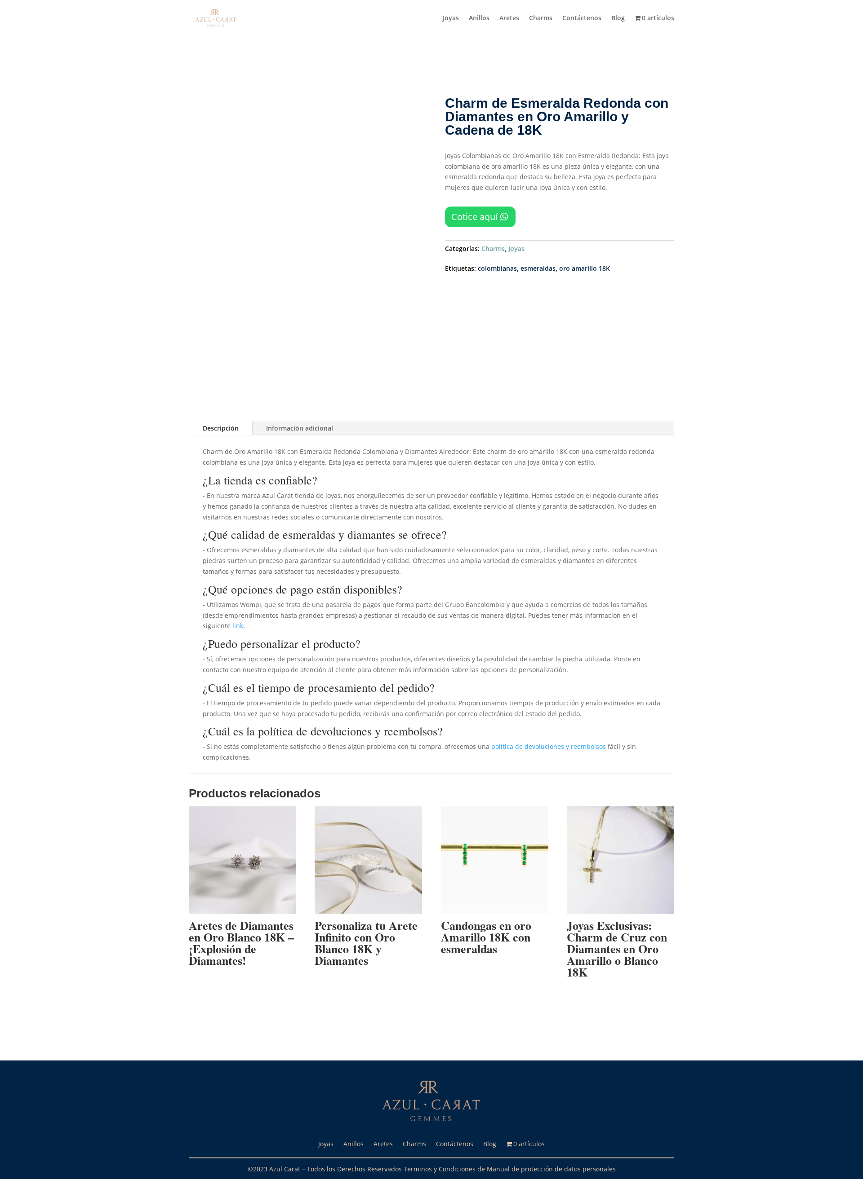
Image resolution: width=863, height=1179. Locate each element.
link (237, 625)
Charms (540, 18)
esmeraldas (538, 268)
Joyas (451, 18)
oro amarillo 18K (584, 268)
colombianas (497, 268)
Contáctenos (581, 18)
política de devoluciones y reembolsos (548, 746)
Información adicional (299, 428)
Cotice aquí (474, 217)
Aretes (509, 18)
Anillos (479, 18)
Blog (618, 18)
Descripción (221, 428)
